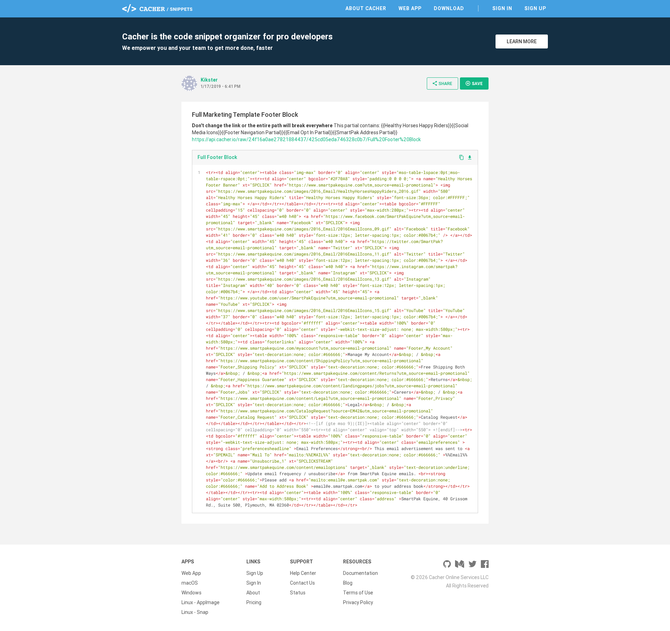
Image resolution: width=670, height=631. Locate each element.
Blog (347, 583)
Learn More (522, 41)
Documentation (360, 573)
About (253, 593)
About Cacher (365, 8)
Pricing (253, 602)
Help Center (303, 573)
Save (474, 83)
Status (297, 593)
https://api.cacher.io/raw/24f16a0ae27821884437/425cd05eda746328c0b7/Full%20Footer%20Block (306, 139)
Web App (410, 8)
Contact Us (302, 583)
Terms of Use (358, 593)
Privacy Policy (358, 602)
